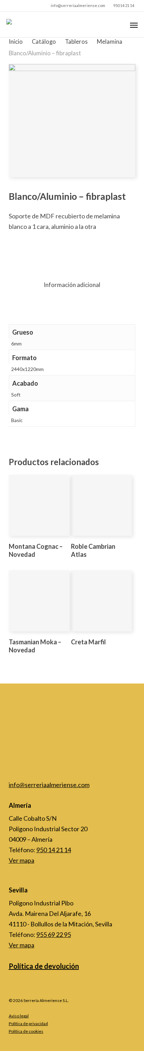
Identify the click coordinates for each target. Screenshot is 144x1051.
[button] (134, 24)
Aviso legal (19, 1015)
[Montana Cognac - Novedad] (39, 505)
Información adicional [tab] (72, 284)
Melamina (109, 41)
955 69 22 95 (53, 934)
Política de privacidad (28, 1023)
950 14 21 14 (53, 850)
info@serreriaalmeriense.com (49, 785)
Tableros (76, 41)
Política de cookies (26, 1031)
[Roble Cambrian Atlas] (101, 505)
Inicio (16, 41)
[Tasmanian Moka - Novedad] (39, 600)
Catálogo (44, 41)
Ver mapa (21, 860)
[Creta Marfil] (101, 600)
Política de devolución (44, 966)
